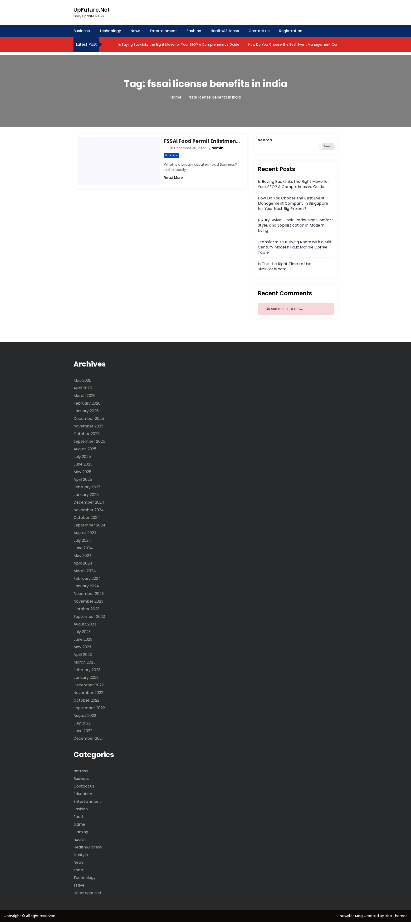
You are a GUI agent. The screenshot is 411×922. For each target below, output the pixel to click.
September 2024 (89, 525)
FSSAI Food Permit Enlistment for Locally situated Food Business (202, 141)
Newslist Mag (352, 915)
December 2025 (88, 418)
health (79, 839)
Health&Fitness (225, 30)
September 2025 (89, 441)
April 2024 (82, 563)
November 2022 (88, 692)
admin (217, 148)
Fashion (193, 30)
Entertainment (163, 30)
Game (79, 824)
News (135, 30)
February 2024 (87, 578)
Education (82, 794)
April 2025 (82, 479)
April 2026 (82, 388)
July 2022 (82, 723)
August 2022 (84, 715)
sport (78, 870)
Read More (173, 177)
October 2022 (86, 700)
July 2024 (82, 540)
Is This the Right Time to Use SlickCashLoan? (284, 266)
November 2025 (88, 426)
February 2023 (86, 670)
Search (265, 140)
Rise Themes (396, 915)
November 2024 (88, 510)
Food (78, 816)
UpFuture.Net (91, 10)
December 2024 (88, 502)
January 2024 (86, 586)
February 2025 (87, 487)
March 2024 (84, 571)
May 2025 (82, 472)
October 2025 (86, 433)
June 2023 (82, 639)
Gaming (80, 832)
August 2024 (85, 532)
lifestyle (80, 855)
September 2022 (89, 708)
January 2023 (85, 677)
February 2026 (87, 403)
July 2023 (82, 631)
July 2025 (82, 456)
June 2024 (83, 548)
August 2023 (84, 624)
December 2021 (88, 738)
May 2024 (82, 555)
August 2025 (84, 449)
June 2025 (83, 464)
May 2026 (82, 380)
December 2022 (88, 685)
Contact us (259, 30)
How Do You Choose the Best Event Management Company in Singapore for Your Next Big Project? (293, 203)
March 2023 (84, 662)
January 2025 (86, 494)
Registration (290, 30)
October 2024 (86, 517)
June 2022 (82, 731)
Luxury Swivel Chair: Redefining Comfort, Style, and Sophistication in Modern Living (296, 225)
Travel (79, 885)
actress (80, 771)
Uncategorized (87, 893)
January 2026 (86, 411)
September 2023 (89, 616)
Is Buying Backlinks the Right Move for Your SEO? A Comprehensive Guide (178, 44)
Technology (110, 30)
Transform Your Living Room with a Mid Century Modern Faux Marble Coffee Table (294, 247)
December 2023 (88, 593)
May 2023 (82, 647)
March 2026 (84, 395)
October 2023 (86, 609)
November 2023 (88, 601)
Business (81, 30)
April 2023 (82, 654)
